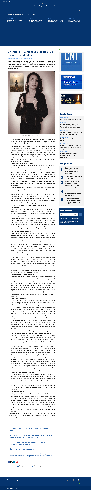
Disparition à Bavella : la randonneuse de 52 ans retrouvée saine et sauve (74, 21)
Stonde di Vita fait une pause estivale (14, 20)
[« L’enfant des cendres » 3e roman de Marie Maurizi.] (31, 71)
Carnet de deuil (31, 14)
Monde (56, 11)
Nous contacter (41, 480)
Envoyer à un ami (24, 466)
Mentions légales (30, 480)
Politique (29, 11)
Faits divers (21, 11)
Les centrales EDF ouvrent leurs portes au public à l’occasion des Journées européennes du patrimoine (71, 126)
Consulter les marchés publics (16, 14)
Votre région (49, 11)
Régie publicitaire (18, 480)
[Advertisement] (45, 36)
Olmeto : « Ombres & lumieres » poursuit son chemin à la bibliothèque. (69, 155)
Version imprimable (40, 466)
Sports (42, 11)
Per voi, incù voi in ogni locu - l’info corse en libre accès (45, 6)
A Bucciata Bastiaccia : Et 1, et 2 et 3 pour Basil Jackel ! (35, 20)
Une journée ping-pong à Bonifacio (70, 119)
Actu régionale (12, 11)
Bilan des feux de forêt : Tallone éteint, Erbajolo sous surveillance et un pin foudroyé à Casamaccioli (31, 455)
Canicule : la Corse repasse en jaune (24, 449)
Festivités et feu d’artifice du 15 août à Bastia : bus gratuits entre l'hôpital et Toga (70, 147)
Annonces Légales (65, 11)
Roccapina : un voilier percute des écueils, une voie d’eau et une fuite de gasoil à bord (55, 21)
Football (36, 11)
